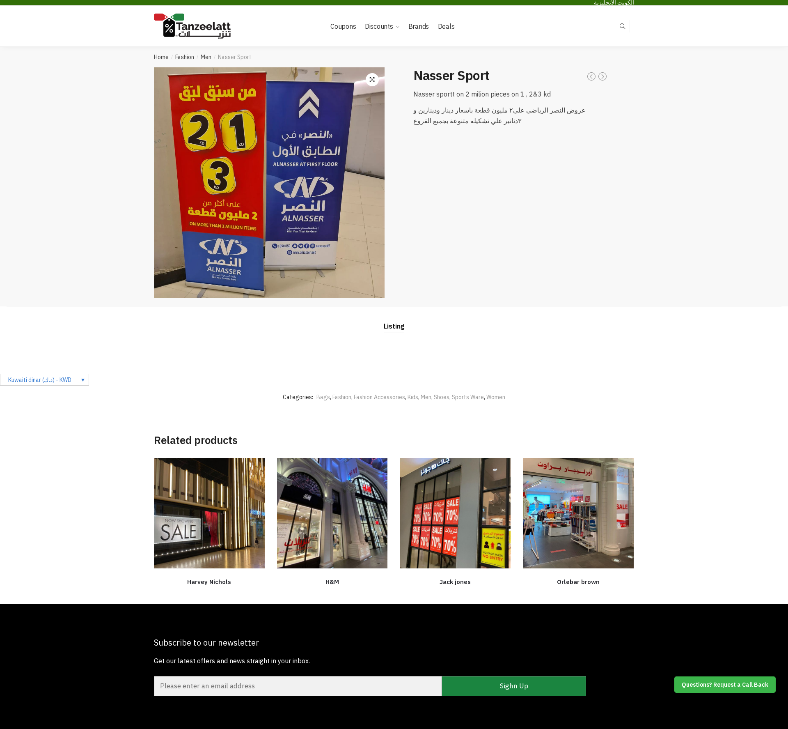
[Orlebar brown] (578, 513)
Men (206, 57)
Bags (323, 397)
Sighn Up (514, 685)
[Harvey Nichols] (209, 513)
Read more (578, 594)
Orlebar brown (578, 582)
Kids (413, 397)
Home (161, 57)
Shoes (441, 397)
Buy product (209, 594)
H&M (332, 582)
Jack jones (455, 582)
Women (495, 397)
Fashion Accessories (379, 397)
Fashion (184, 57)
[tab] (394, 320)
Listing (394, 326)
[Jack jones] (455, 513)
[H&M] (332, 513)
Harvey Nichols (209, 582)
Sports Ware (468, 397)
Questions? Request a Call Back (725, 684)
